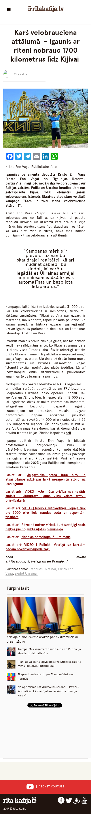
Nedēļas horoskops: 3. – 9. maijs (45, 537)
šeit (68, 433)
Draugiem (59, 561)
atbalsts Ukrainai (43, 569)
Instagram (38, 561)
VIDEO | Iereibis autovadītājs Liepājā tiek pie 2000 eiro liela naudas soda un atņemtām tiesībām (46, 512)
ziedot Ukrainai (26, 574)
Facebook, (18, 561)
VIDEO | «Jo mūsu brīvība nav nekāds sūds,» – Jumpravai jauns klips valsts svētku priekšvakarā (46, 496)
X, (28, 561)
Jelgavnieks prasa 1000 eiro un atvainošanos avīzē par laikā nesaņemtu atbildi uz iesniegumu (46, 479)
